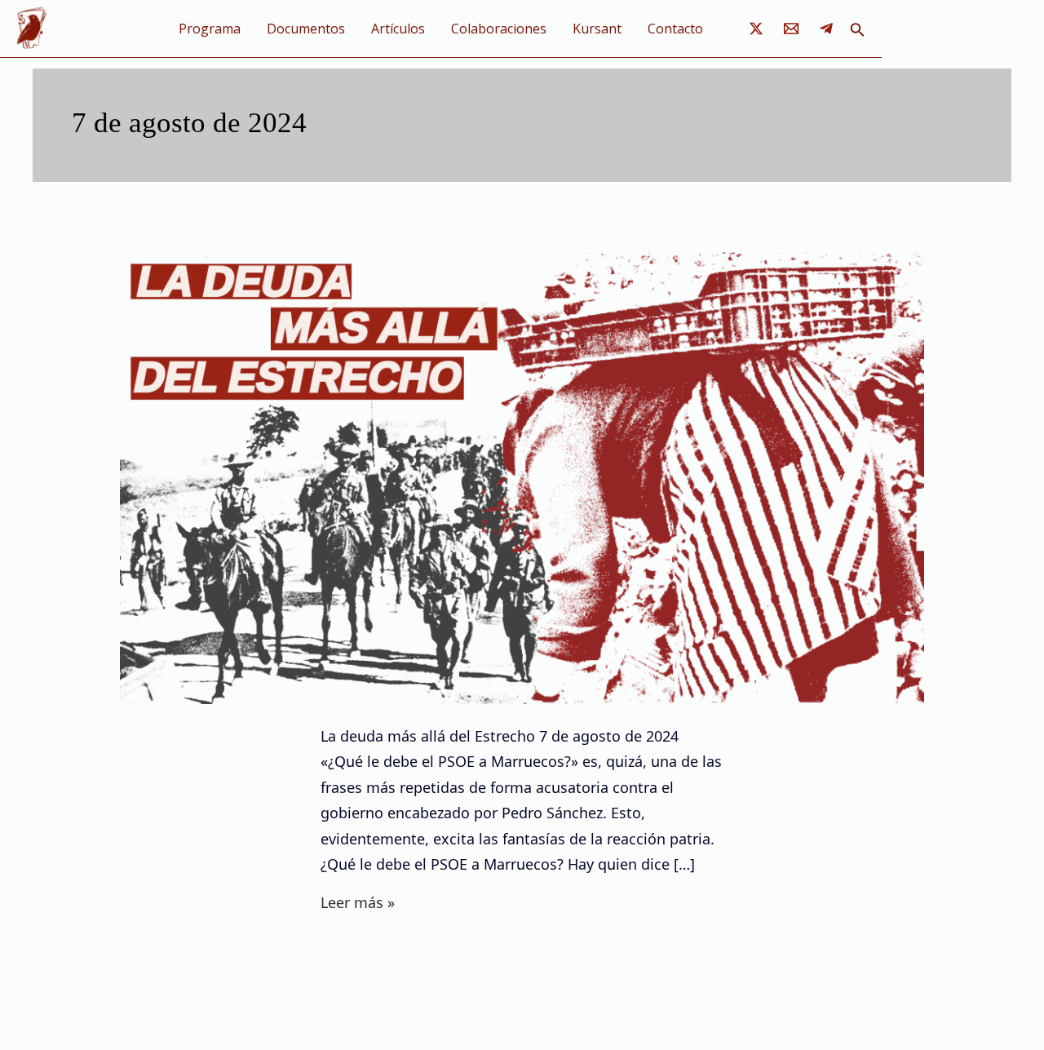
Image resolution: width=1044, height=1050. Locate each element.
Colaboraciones (498, 29)
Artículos (398, 29)
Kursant (597, 29)
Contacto (675, 29)
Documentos (306, 29)
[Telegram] (826, 28)
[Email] (791, 28)
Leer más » (358, 901)
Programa (210, 29)
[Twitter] (756, 28)
